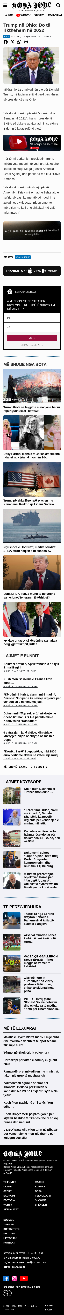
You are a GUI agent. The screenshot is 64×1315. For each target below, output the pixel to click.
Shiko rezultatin (32, 345)
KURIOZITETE (11, 1229)
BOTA (38, 1191)
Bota (6, 36)
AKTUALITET (11, 1209)
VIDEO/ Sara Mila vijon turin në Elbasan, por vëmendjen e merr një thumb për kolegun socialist (31, 1133)
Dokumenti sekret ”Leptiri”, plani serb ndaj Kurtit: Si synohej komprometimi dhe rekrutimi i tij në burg (41, 859)
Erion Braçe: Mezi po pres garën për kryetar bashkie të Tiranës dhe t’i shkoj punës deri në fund (30, 1118)
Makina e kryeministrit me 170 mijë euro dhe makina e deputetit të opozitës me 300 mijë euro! (31, 1041)
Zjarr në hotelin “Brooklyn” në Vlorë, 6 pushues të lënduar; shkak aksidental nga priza (39, 984)
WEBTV (25, 15)
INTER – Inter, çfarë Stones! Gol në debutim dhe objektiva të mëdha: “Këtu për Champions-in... (42, 1004)
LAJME (8, 15)
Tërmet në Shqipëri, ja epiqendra (26, 1052)
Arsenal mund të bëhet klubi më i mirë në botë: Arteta (40, 938)
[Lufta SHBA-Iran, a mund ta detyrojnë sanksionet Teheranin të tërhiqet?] (32, 572)
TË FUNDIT (9, 1182)
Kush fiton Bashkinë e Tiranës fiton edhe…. (39, 790)
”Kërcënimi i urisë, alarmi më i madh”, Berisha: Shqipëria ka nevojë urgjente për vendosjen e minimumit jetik (32, 698)
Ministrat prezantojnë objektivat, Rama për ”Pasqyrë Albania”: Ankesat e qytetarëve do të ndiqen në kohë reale (41, 880)
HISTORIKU (10, 1238)
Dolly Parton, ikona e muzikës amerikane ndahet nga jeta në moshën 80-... (31, 455)
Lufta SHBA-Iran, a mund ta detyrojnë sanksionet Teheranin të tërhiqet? (29, 595)
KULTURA (9, 1233)
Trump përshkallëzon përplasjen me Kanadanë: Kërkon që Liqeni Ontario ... (30, 502)
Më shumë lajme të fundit (24, 766)
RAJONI (39, 1182)
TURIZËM (8, 1224)
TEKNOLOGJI (43, 1195)
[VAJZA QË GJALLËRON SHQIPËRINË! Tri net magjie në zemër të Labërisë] (11, 963)
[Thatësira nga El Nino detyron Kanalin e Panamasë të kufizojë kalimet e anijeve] (11, 920)
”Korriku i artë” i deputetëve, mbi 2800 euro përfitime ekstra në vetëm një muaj (30, 753)
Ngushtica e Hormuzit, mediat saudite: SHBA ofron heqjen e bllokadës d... (29, 549)
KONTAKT (9, 1242)
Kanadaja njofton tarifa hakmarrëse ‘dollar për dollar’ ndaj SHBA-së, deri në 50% (42, 836)
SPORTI (39, 15)
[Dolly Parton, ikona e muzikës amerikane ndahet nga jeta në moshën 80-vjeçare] (32, 432)
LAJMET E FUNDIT (21, 655)
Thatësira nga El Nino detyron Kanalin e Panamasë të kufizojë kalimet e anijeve (39, 919)
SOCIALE (8, 1220)
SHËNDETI (41, 1204)
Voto (32, 338)
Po (9, 317)
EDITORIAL (55, 15)
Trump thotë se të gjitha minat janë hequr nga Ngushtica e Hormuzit (31, 409)
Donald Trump (23, 257)
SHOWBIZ (40, 1200)
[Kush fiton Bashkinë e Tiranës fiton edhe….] (11, 795)
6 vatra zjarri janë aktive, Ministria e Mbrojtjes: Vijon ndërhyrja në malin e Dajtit (28, 736)
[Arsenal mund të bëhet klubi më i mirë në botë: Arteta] (11, 941)
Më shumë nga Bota (24, 364)
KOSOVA (40, 1186)
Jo (8, 327)
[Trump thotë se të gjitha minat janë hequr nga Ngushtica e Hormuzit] (32, 385)
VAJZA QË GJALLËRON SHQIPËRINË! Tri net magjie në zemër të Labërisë (41, 961)
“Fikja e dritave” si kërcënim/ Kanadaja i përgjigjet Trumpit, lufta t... (30, 642)
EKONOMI (9, 1195)
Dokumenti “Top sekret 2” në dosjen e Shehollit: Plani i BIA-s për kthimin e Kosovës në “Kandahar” (29, 717)
